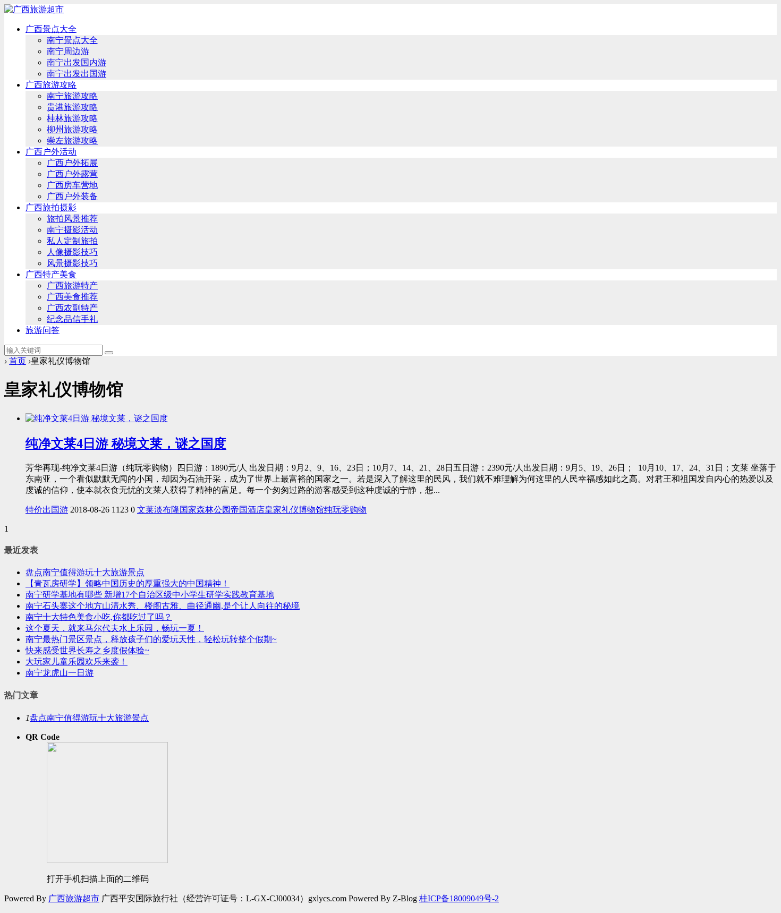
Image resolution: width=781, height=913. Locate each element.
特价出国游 (47, 509)
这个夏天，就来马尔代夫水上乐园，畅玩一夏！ (115, 628)
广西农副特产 (72, 307)
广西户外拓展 (72, 162)
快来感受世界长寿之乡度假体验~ (87, 650)
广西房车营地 (72, 185)
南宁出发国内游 (76, 62)
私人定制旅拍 (72, 240)
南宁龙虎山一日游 (60, 672)
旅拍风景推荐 (72, 218)
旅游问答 (43, 330)
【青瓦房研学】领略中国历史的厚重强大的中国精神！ (128, 583)
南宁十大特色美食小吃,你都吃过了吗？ (99, 616)
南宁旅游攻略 (72, 95)
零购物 (354, 509)
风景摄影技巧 (72, 263)
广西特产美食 (51, 274)
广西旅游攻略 (51, 84)
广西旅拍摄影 (51, 207)
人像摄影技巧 (72, 252)
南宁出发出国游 (76, 73)
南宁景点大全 (72, 40)
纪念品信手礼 (72, 318)
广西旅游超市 (73, 898)
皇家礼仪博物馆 (294, 509)
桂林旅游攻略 (72, 118)
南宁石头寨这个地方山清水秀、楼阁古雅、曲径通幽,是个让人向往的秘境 (163, 605)
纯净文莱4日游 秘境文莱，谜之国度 (126, 443)
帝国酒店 (248, 509)
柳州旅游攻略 (72, 129)
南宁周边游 (68, 51)
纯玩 (332, 509)
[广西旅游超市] (34, 9)
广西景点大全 (51, 28)
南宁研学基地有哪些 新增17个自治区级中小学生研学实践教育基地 (150, 594)
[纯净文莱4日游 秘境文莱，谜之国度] (97, 418)
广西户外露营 (72, 173)
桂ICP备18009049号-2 (459, 898)
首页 (17, 360)
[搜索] (109, 352)
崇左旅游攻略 (72, 140)
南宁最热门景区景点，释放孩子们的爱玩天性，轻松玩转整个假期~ (151, 639)
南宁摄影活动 (72, 229)
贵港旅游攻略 (72, 107)
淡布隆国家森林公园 (192, 509)
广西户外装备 (72, 196)
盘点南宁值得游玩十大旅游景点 (85, 572)
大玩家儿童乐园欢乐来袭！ (77, 661)
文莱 (145, 509)
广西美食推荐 (72, 296)
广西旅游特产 (72, 285)
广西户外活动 (51, 151)
